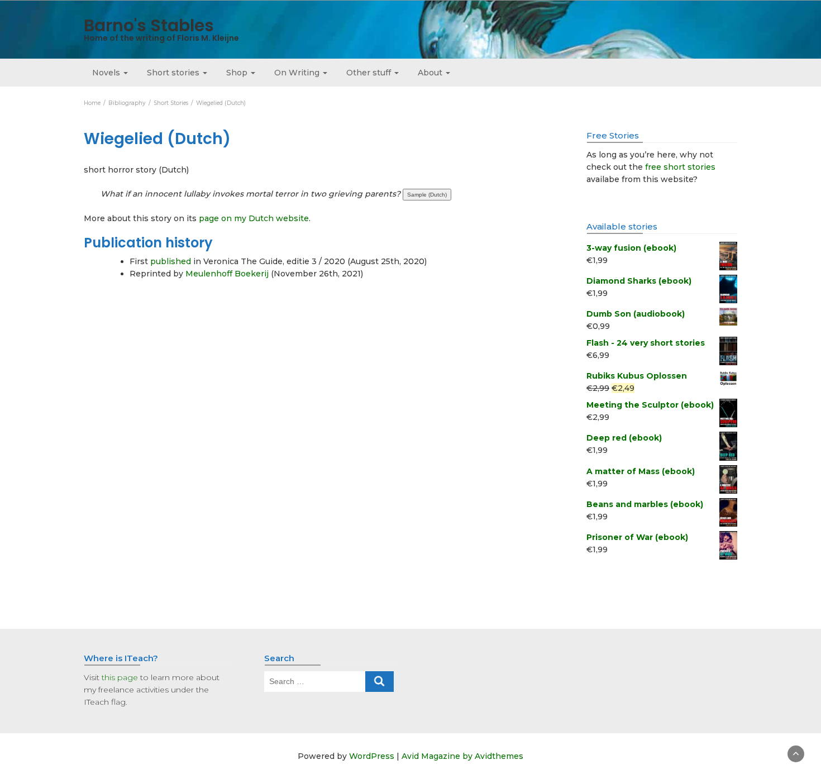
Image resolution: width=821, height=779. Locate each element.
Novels (107, 73)
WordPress (371, 756)
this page (120, 677)
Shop (238, 73)
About (431, 73)
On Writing (298, 73)
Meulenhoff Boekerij (227, 274)
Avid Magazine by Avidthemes (462, 756)
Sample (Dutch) (427, 195)
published (170, 261)
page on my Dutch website (254, 218)
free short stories (680, 167)
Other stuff (369, 73)
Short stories (174, 73)
